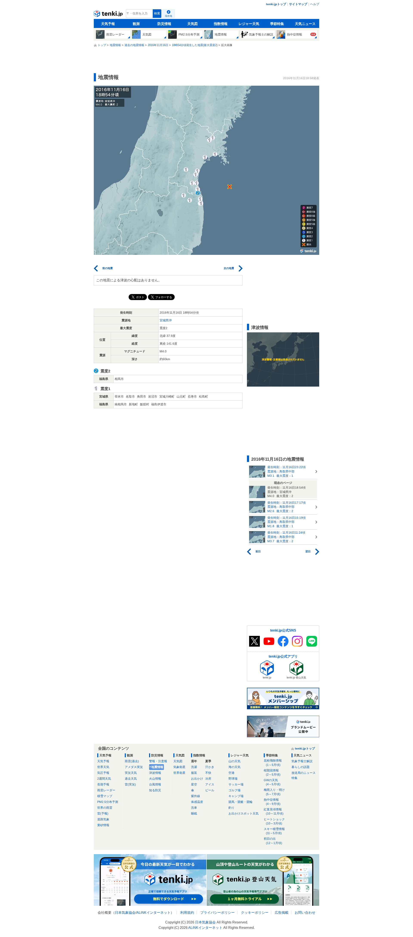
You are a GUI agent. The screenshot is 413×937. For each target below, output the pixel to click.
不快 (208, 772)
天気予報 (108, 24)
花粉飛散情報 (273, 762)
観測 (136, 24)
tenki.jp (109, 14)
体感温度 (197, 802)
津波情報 (155, 772)
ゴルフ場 (234, 790)
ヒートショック (274, 821)
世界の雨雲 (104, 807)
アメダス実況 (134, 767)
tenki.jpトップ (276, 4)
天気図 (192, 24)
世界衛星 (179, 772)
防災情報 (164, 24)
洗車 (194, 807)
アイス (209, 784)
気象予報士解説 (302, 761)
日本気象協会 (125, 912)
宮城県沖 (166, 320)
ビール (209, 790)
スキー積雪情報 (274, 831)
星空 (194, 784)
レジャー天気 (249, 24)
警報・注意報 (158, 761)
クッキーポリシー (254, 912)
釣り (231, 807)
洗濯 (194, 767)
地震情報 (157, 767)
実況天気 (131, 772)
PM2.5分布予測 (107, 802)
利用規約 (187, 912)
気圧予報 (103, 772)
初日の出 (273, 840)
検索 (157, 13)
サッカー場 (235, 784)
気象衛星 (179, 767)
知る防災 (155, 790)
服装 (194, 772)
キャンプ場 (235, 796)
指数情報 (221, 24)
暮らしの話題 (300, 767)
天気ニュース (305, 24)
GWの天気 (272, 782)
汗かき (209, 767)
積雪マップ (104, 796)
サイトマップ (298, 4)
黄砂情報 (103, 825)
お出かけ (197, 778)
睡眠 (194, 813)
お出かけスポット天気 (243, 813)
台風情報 (155, 784)
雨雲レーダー (106, 790)
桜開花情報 (272, 772)
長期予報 (103, 784)
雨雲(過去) (132, 761)
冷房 (208, 778)
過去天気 (131, 778)
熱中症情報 (272, 801)
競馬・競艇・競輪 (240, 802)
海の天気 (234, 767)
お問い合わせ (305, 912)
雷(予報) (102, 813)
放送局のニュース (303, 772)
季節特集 (277, 24)
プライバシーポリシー (217, 912)
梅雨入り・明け (274, 792)
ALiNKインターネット (153, 912)
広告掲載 (281, 912)
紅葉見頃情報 (274, 811)
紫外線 (195, 796)
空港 (231, 772)
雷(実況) (130, 784)
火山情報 (155, 778)
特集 (294, 778)
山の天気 (234, 761)
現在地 (168, 16)
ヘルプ (314, 4)
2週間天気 (104, 778)
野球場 (232, 778)
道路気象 (103, 819)
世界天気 (103, 767)
